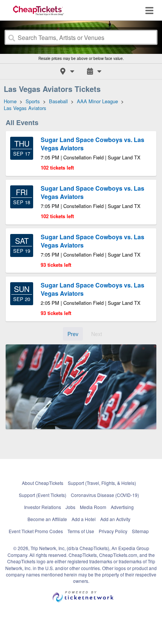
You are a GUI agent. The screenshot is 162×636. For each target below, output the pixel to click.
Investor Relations (42, 507)
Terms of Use (80, 531)
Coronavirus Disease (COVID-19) (105, 495)
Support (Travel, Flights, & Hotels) (102, 483)
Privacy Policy (113, 531)
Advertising (122, 507)
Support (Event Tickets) (42, 495)
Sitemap (140, 531)
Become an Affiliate (47, 519)
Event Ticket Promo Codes (36, 531)
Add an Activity (115, 519)
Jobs (70, 507)
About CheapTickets (42, 483)
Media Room (93, 507)
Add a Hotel (84, 519)
